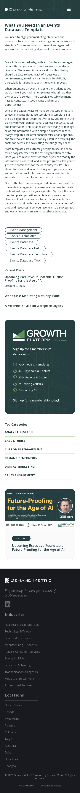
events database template (33, 114)
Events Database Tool (25, 260)
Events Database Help (25, 248)
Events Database (21, 242)
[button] (68, 9)
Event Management (23, 230)
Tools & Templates (23, 236)
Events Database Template (28, 254)
